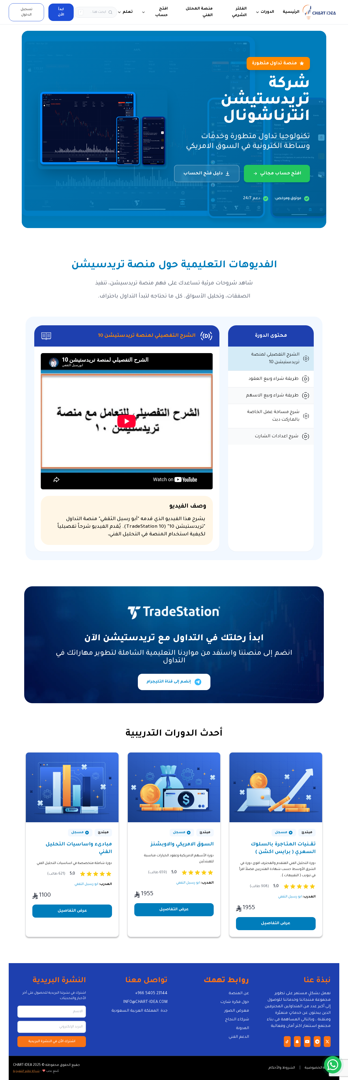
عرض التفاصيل (275, 923)
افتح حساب (161, 12)
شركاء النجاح (237, 1020)
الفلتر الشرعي (239, 12)
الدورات (267, 12)
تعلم (128, 12)
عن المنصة (239, 993)
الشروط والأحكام (282, 1068)
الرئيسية (291, 12)
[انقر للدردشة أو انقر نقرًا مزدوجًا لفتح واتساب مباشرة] (332, 1064)
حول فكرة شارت (234, 1002)
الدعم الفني (239, 1037)
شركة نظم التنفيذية (26, 1071)
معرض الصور (236, 1011)
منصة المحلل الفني (199, 12)
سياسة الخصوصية (320, 1068)
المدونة (242, 1028)
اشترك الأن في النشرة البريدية (51, 1041)
